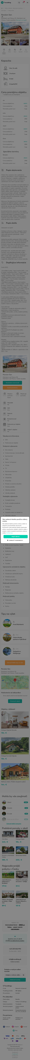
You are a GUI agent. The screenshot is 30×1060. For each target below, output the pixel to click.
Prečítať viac (9, 533)
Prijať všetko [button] (16, 536)
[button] (15, 540)
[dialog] (15, 530)
